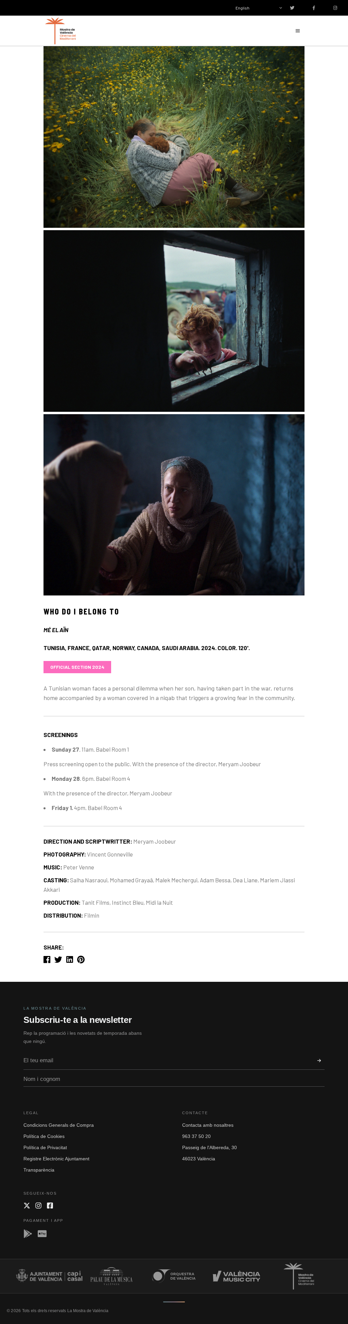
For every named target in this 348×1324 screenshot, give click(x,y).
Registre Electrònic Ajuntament (56, 1158)
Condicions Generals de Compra (58, 1125)
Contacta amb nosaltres (207, 1125)
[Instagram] (38, 1205)
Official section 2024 (77, 667)
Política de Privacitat (45, 1147)
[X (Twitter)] (26, 1205)
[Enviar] (319, 1060)
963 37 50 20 (196, 1136)
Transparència (38, 1170)
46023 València (198, 1158)
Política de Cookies (44, 1136)
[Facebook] (50, 1205)
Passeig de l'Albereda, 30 (209, 1147)
